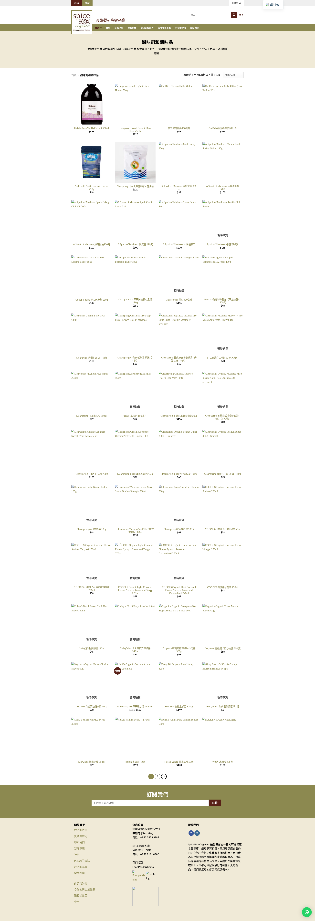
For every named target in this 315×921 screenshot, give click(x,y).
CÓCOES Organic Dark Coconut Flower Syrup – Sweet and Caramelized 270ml (179, 590)
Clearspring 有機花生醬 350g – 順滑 (222, 473)
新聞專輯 (79, 848)
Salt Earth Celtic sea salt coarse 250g (91, 188)
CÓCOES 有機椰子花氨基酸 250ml (222, 529)
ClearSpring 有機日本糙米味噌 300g (178, 415)
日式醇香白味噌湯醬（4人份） (222, 357)
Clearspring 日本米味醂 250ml (91, 415)
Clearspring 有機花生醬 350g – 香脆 (179, 473)
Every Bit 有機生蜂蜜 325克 (179, 706)
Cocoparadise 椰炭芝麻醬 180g (91, 299)
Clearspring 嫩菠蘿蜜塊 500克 (179, 529)
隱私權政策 (80, 895)
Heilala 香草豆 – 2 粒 (135, 761)
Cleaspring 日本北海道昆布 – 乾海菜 (135, 186)
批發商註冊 (80, 883)
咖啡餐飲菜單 (164, 27)
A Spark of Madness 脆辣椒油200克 (91, 244)
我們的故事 (80, 829)
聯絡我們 (194, 27)
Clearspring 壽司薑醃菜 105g (91, 529)
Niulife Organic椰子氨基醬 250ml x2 (135, 706)
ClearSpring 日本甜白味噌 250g (91, 473)
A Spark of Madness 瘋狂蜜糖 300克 (178, 188)
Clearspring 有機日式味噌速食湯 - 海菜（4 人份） (222, 417)
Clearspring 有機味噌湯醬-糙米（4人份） (135, 359)
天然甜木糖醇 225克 (222, 761)
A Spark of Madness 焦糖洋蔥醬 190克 (222, 188)
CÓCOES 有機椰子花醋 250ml (222, 587)
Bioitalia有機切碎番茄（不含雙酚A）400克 (222, 301)
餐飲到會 (132, 27)
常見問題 (79, 873)
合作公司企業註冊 (84, 889)
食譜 (108, 27)
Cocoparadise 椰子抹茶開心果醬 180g (135, 301)
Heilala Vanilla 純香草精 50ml (179, 761)
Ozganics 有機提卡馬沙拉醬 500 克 (223, 648)
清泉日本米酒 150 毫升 (135, 415)
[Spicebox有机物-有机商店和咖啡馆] (85, 18)
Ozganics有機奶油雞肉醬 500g (91, 706)
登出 (76, 901)
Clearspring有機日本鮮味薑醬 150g (135, 473)
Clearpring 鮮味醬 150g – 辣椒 (91, 357)
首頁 (74, 75)
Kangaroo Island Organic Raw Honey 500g (135, 130)
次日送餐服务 (147, 27)
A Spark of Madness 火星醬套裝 (179, 244)
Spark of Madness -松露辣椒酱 (222, 244)
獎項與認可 (80, 836)
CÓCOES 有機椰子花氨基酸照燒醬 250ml (91, 589)
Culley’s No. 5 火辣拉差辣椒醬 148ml (135, 650)
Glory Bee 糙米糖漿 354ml (91, 761)
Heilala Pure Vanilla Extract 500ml (91, 128)
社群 (76, 854)
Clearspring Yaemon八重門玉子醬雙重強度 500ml (135, 531)
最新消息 (119, 27)
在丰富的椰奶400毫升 (179, 128)
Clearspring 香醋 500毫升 (179, 299)
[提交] (234, 15)
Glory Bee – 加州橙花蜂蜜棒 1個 (222, 706)
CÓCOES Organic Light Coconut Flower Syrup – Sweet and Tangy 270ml (135, 590)
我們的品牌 (80, 867)
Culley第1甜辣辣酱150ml (91, 648)
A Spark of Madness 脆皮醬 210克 (135, 244)
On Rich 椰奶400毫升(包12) (223, 128)
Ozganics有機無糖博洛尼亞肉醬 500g (179, 650)
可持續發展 (180, 27)
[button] (307, 912)
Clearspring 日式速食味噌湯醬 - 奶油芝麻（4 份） (179, 359)
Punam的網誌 (82, 860)
